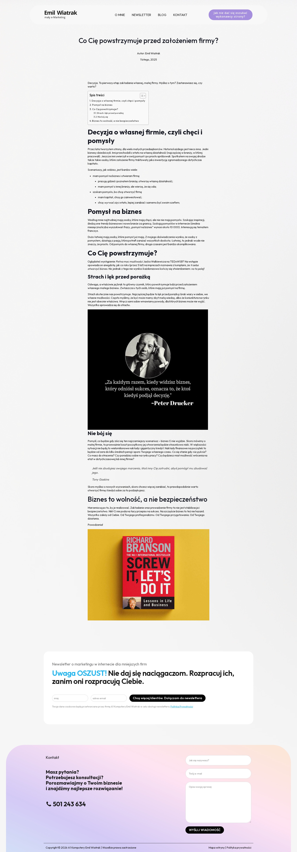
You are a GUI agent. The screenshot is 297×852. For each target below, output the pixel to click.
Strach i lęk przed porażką (110, 113)
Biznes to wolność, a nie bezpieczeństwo (115, 120)
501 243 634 (69, 804)
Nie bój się (103, 116)
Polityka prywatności (239, 847)
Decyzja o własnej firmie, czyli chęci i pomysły (118, 100)
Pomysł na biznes (102, 104)
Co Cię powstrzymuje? (105, 109)
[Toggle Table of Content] (141, 96)
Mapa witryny (216, 847)
